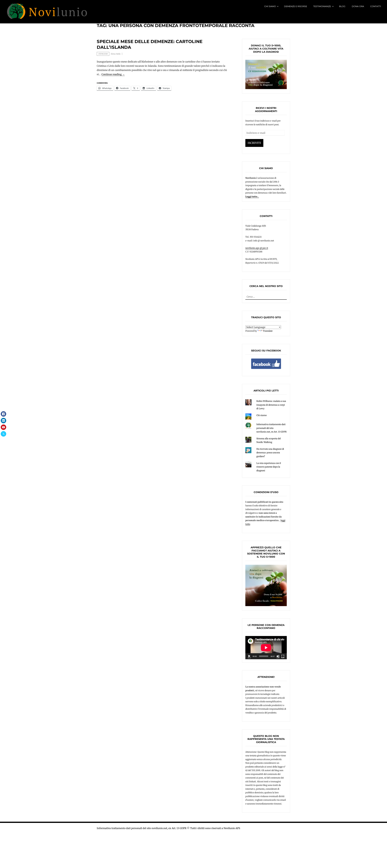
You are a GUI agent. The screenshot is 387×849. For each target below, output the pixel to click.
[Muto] (278, 656)
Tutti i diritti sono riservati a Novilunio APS (215, 828)
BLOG (342, 6)
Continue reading (113, 74)
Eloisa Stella (115, 54)
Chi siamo (270, 6)
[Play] (249, 656)
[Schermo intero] (282, 656)
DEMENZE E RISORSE (295, 6)
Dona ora (358, 6)
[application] (266, 647)
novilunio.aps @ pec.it (256, 248)
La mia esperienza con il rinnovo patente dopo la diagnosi (268, 467)
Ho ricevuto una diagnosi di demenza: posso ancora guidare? (270, 453)
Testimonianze (322, 6)
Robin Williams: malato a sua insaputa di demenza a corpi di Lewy (271, 405)
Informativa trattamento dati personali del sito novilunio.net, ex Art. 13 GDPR (271, 428)
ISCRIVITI (254, 143)
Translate (268, 331)
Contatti (375, 6)
